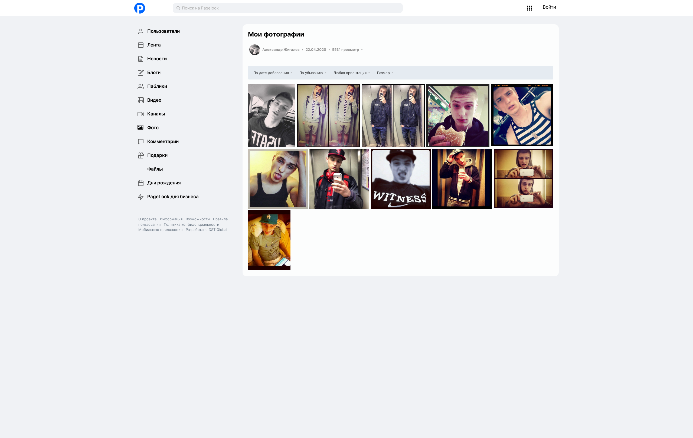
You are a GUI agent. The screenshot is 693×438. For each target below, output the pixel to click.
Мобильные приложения (160, 229)
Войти (549, 7)
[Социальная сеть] (148, 8)
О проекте (147, 219)
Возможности (198, 219)
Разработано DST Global (206, 229)
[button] (529, 8)
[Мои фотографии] (271, 115)
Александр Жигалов (281, 49)
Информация (171, 219)
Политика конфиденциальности (191, 224)
